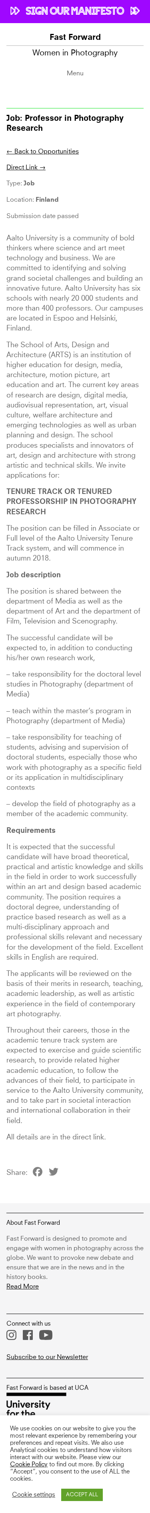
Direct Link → (26, 167)
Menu (75, 73)
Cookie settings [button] (33, 1495)
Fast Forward (75, 38)
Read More (22, 1286)
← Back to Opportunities (42, 151)
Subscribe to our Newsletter (47, 1357)
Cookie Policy (29, 1465)
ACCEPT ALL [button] (82, 1494)
